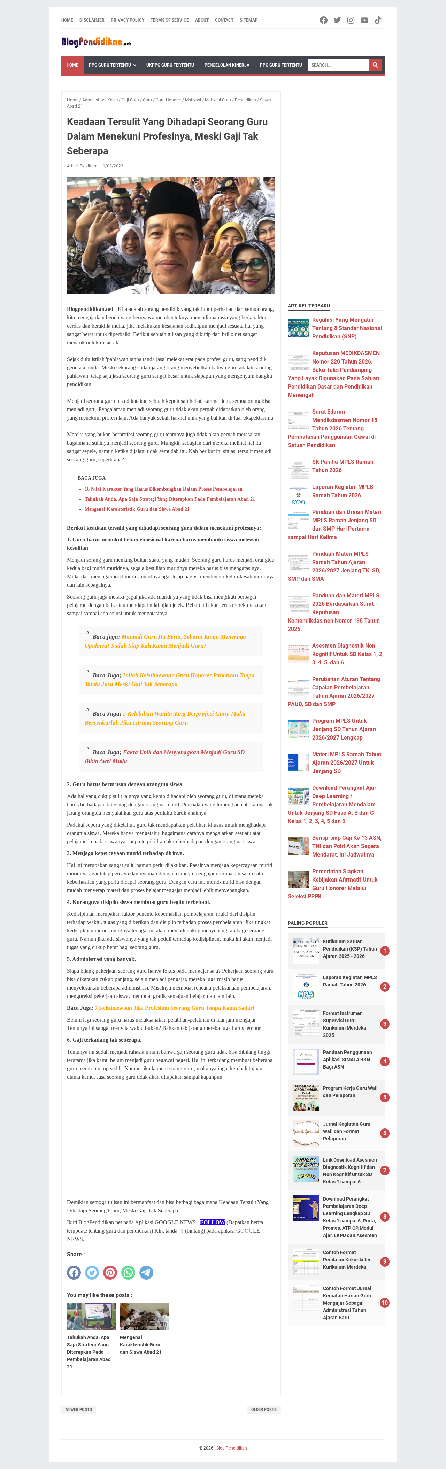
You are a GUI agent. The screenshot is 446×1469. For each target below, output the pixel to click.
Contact (224, 20)
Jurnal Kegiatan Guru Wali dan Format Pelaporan (346, 1131)
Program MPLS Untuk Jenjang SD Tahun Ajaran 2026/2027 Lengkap (344, 729)
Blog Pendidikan (231, 1448)
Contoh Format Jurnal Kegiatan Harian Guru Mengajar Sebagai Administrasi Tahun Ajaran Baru (347, 1303)
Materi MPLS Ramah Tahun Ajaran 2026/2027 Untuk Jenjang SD (346, 762)
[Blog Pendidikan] (96, 42)
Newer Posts (79, 1409)
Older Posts (264, 1409)
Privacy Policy (127, 20)
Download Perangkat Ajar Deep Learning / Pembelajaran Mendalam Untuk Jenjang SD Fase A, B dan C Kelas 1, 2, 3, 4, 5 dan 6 (332, 804)
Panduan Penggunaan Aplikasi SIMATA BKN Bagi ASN (347, 1059)
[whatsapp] (128, 1273)
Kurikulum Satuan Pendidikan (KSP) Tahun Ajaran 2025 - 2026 (350, 949)
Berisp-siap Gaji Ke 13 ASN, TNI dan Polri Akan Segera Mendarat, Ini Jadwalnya (347, 846)
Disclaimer (92, 20)
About (202, 20)
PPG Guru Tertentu (110, 65)
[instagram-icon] (351, 20)
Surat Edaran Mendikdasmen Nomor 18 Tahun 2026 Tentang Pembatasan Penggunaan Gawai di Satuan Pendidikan (332, 428)
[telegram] (146, 1273)
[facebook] (74, 1273)
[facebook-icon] (324, 20)
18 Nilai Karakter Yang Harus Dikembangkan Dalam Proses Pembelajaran (164, 489)
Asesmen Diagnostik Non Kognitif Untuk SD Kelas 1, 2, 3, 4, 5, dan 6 (348, 654)
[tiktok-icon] (378, 20)
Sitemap (249, 20)
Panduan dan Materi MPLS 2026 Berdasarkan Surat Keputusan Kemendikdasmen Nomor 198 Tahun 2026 (334, 612)
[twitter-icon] (338, 20)
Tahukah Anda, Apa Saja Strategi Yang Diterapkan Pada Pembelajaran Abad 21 (170, 499)
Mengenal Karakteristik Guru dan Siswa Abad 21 (137, 509)
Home (67, 20)
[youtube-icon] (365, 20)
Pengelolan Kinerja (227, 65)
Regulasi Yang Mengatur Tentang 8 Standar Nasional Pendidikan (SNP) (347, 328)
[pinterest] (110, 1273)
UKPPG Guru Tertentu (170, 65)
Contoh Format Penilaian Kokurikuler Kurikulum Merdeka (347, 1260)
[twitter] (92, 1273)
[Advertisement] (171, 1135)
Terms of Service (170, 20)
